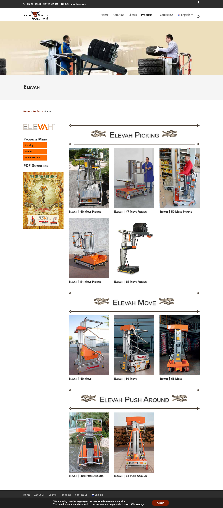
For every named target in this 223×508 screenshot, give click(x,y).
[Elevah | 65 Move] (179, 345)
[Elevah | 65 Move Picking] (134, 248)
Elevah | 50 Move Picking (175, 211)
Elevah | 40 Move (80, 378)
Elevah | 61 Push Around (130, 476)
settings (140, 504)
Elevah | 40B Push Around (86, 476)
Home (104, 15)
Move (28, 151)
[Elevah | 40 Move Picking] (89, 178)
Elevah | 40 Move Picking (85, 211)
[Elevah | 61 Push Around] (134, 442)
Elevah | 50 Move (125, 378)
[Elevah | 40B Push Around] (89, 442)
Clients (132, 15)
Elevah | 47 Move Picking (130, 211)
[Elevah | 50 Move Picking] (179, 178)
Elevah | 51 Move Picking (85, 281)
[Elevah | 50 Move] (134, 345)
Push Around (32, 157)
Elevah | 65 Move (170, 378)
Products (146, 15)
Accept (160, 502)
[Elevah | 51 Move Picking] (89, 248)
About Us (118, 15)
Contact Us (166, 15)
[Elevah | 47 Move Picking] (134, 178)
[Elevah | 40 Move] (89, 345)
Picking (29, 145)
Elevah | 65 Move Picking (130, 281)
